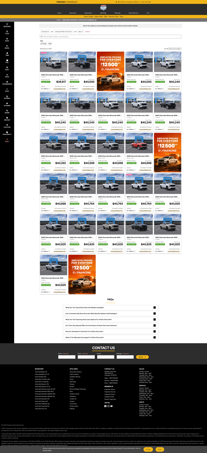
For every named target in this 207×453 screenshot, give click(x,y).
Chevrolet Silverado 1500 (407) (44, 391)
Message (123, 353)
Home (59, 13)
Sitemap (72, 408)
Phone (99, 353)
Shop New (72, 13)
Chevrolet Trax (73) (41, 408)
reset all (87, 31)
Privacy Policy (74, 406)
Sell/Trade (103, 13)
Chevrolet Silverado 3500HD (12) (45, 396)
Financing (117, 13)
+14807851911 (114, 380)
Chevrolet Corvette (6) (42, 381)
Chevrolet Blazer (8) (41, 372)
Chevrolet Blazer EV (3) (42, 374)
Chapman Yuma (109, 397)
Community (73, 404)
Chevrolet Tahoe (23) (41, 401)
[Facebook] (105, 406)
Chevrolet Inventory (76, 372)
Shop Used (88, 13)
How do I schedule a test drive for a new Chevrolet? (84, 331)
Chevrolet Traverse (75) (42, 406)
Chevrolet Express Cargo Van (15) (45, 389)
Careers (72, 401)
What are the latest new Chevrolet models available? (84, 307)
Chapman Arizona (109, 392)
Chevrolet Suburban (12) (42, 399)
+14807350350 (112, 383)
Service (72, 386)
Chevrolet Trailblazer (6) (42, 404)
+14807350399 (113, 378)
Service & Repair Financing (78, 389)
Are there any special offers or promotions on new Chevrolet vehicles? (91, 325)
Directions (73, 396)
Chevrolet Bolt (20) (40, 377)
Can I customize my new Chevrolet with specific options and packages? (91, 313)
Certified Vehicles (75, 377)
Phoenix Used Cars (110, 399)
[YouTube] (111, 406)
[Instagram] (108, 406)
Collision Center (74, 394)
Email (83, 353)
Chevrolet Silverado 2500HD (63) (45, 394)
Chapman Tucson (109, 394)
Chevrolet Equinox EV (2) (42, 386)
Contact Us (73, 399)
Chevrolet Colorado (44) (42, 379)
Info (148, 13)
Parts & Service (133, 13)
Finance (72, 384)
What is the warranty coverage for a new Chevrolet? (84, 337)
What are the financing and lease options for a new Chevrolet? (88, 319)
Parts (71, 391)
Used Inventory (74, 374)
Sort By (166, 49)
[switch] (43, 43)
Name (63, 353)
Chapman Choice (109, 389)
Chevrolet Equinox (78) (42, 384)
